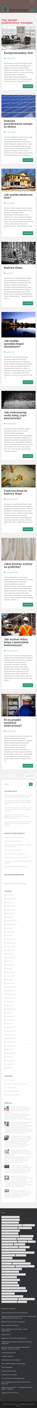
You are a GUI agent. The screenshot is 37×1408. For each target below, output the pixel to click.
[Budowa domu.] (18, 253)
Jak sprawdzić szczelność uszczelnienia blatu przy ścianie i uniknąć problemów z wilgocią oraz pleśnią (17, 809)
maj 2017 (9, 1013)
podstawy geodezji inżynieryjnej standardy (13, 1274)
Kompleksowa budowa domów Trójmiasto (13, 1250)
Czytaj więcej (28, 86)
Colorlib (22, 1404)
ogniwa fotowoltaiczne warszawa (25, 1266)
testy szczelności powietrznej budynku (12, 1296)
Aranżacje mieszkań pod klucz (10, 1222)
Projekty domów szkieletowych (10, 1285)
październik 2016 (12, 1038)
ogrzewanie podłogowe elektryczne (11, 1269)
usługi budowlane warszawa (26, 1299)
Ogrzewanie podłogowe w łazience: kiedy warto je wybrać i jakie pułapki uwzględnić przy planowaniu (17, 1109)
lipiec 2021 (10, 954)
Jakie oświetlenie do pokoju (9, 1325)
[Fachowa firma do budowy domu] (18, 476)
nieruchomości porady (8, 1266)
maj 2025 (9, 917)
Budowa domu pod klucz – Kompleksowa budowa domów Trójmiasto (16, 1388)
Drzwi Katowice (22, 1241)
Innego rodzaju (11, 1087)
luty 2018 (9, 979)
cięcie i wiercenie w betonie (9, 1241)
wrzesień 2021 (11, 946)
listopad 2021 (11, 939)
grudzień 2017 (11, 987)
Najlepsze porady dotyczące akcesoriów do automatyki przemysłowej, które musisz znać (18, 1317)
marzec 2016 (11, 1064)
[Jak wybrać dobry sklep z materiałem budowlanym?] (18, 624)
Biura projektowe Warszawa (9, 1228)
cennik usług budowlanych (9, 1239)
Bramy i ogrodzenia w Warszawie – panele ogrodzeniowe (14, 1330)
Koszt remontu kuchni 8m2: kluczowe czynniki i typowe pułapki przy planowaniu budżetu (18, 796)
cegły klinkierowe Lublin (26, 1236)
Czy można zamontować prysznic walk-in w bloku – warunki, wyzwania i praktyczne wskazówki (21, 1124)
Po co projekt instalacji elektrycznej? (13, 722)
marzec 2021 (11, 965)
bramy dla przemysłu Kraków (10, 1233)
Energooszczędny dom (18, 53)
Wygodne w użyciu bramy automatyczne (13, 1338)
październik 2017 (12, 994)
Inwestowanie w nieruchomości (11, 1360)
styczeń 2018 (11, 983)
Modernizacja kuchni (13, 1091)
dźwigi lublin (31, 1241)
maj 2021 (9, 961)
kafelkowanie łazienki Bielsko (10, 1247)
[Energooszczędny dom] (18, 37)
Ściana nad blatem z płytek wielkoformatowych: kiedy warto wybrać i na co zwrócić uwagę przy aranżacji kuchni (18, 1152)
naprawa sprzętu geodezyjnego (21, 1263)
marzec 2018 (11, 976)
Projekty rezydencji (7, 1356)
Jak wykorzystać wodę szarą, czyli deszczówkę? (15, 415)
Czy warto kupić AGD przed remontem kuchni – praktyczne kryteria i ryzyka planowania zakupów (18, 823)
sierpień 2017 (11, 1002)
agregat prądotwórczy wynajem (10, 1220)
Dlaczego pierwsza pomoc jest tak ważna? (14, 1313)
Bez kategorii (11, 1080)
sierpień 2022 (11, 932)
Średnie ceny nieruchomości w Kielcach (16, 857)
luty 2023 (9, 928)
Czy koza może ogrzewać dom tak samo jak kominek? (18, 862)
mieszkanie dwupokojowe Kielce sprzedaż (13, 1261)
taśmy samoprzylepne (8, 1293)
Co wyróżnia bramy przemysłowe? (14, 854)
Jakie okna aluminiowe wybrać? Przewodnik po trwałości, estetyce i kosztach (15, 1348)
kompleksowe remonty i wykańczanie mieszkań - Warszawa (18, 1252)
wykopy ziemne (22, 1302)
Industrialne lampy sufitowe (12, 841)
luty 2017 (9, 1024)
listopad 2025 (11, 913)
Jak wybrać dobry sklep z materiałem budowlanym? (16, 642)
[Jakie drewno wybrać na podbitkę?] (18, 549)
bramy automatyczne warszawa (10, 1230)
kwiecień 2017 (11, 1016)
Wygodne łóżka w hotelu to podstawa (13, 1322)
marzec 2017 (11, 1020)
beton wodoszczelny (28, 1225)
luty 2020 (9, 968)
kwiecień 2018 (11, 972)
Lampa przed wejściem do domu (14, 837)
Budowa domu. (13, 267)
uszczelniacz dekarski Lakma (9, 1299)
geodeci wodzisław (19, 1244)
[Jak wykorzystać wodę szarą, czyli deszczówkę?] (18, 400)
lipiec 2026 (10, 895)
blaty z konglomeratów (25, 1228)
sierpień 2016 (11, 1046)
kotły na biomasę (21, 1255)
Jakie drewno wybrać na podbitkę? (18, 565)
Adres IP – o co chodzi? (18, 1190)
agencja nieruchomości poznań (10, 1217)
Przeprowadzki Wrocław (8, 1371)
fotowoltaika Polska (7, 1244)
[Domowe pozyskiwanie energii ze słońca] (18, 106)
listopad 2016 (11, 1035)
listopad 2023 (11, 924)
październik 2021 (12, 943)
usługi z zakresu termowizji (9, 1302)
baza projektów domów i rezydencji (11, 1225)
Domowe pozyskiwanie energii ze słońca (18, 123)
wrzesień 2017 (11, 998)
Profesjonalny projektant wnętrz (10, 1280)
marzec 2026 (11, 910)
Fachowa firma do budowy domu (15, 492)
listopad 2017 (11, 991)
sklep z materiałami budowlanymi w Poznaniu (14, 1291)
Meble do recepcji (7, 1258)
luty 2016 (9, 1068)
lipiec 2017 (10, 1005)
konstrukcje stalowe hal (8, 1255)
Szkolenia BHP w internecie (9, 1393)
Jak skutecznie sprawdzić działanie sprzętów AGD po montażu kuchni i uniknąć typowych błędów (17, 802)
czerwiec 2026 (11, 899)
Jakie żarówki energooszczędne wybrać (13, 1363)
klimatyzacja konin (24, 1247)
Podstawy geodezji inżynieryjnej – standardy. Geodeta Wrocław (18, 845)
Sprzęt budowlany (6, 1367)
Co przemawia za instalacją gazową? (12, 1378)
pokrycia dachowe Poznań (9, 1277)
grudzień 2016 (11, 1031)
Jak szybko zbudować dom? (18, 196)
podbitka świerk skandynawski (10, 1271)
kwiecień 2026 (11, 906)
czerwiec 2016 (11, 1053)
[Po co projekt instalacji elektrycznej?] (18, 705)
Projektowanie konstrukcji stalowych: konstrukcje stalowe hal (16, 1342)
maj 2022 (9, 935)
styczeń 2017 (11, 1027)
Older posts (29, 776)
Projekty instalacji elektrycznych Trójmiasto (13, 1288)
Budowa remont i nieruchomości (17, 1084)
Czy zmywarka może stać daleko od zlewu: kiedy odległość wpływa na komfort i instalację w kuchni (21, 1138)
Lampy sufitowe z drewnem (12, 850)
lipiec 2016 (10, 1049)
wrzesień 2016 (11, 1042)
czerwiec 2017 (11, 1009)
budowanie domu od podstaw (10, 1236)
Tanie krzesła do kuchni (8, 1352)
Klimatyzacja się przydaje (9, 1374)
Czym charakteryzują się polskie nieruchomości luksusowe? (15, 1383)
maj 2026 (9, 902)
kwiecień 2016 (11, 1060)
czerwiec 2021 (11, 957)
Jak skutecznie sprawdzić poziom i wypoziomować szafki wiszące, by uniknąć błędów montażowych (17, 816)
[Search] (31, 784)
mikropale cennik (6, 1263)
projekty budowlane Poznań (9, 1282)
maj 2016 (9, 1057)
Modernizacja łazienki (13, 1095)
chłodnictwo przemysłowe (25, 1239)
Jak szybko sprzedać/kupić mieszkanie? (14, 343)
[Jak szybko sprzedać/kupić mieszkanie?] (18, 324)
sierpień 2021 (11, 950)
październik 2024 (12, 921)
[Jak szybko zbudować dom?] (18, 180)
